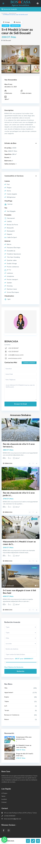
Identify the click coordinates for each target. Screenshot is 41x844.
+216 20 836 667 (13, 348)
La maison (4, 13)
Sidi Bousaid (7, 40)
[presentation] (5, 56)
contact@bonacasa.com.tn (15, 355)
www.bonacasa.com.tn (14, 358)
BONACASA (11, 341)
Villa (5, 688)
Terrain (6, 710)
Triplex (6, 701)
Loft (5, 706)
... (29, 601)
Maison (6, 719)
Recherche (20, 671)
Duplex (6, 697)
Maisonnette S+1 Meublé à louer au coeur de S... (19, 543)
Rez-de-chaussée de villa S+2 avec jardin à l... (19, 494)
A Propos (4, 793)
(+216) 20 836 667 (9, 816)
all (5, 439)
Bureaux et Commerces (11, 715)
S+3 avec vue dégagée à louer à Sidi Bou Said (19, 591)
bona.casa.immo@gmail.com (12, 819)
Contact (4, 802)
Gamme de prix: (9, 658)
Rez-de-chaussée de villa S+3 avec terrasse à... (19, 445)
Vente (3, 796)
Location (5, 26)
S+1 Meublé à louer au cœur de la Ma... (23, 746)
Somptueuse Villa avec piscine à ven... (24, 738)
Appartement (12, 13)
